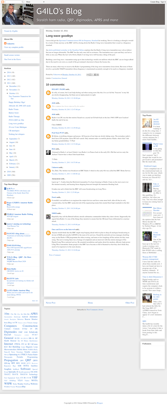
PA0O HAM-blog (14, 245)
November (13, 89)
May (11, 153)
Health (6, 340)
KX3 (6, 347)
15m (11, 314)
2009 (9, 175)
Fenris (54, 197)
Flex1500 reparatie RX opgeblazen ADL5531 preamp (19, 248)
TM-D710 (23, 374)
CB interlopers (14, 130)
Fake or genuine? (156, 185)
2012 (9, 79)
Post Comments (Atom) (95, 309)
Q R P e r (10, 188)
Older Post (130, 302)
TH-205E (34, 372)
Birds (6, 323)
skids (53, 103)
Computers (10, 326)
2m (15, 314)
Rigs (14, 366)
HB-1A (31, 338)
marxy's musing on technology (19, 223)
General (64, 78)
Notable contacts (31, 352)
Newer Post (50, 302)
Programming (32, 357)
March (11, 160)
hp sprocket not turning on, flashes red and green (20, 281)
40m (18, 314)
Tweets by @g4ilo (11, 31)
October (12, 93)
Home (90, 302)
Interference (33, 341)
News (13, 352)
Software (25, 369)
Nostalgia (19, 352)
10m (6, 313)
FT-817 (35, 334)
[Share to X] (92, 74)
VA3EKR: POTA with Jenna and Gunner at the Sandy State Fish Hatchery (18, 192)
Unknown (55, 167)
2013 (9, 76)
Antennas (33, 316)
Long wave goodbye (16, 123)
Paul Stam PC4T (58, 132)
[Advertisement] (90, 278)
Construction (56, 78)
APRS (34, 313)
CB (13, 323)
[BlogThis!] (90, 74)
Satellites (34, 365)
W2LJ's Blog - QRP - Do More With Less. (19, 258)
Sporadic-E (13, 371)
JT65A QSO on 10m (16, 120)
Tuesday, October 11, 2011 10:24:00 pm (66, 208)
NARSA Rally (33, 349)
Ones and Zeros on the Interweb (63, 229)
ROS (18, 363)
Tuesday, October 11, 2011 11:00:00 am (66, 174)
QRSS (35, 360)
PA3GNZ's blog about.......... (18, 233)
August (12, 142)
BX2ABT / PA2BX (58, 89)
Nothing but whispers (17, 134)
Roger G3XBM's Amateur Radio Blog (20, 203)
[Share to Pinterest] (97, 74)
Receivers (35, 363)
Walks (15, 384)
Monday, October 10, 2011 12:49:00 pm (66, 128)
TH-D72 (7, 374)
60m (25, 314)
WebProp (27, 384)
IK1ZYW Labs (13, 278)
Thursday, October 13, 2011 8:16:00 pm (66, 250)
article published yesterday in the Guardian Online (66, 50)
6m (28, 314)
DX (36, 328)
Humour (13, 340)
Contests (16, 328)
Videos (27, 380)
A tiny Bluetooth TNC (156, 234)
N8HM (54, 213)
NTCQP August (12, 216)
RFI (13, 362)
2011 (9, 83)
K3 (29, 343)
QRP (28, 360)
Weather (20, 384)
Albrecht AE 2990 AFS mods (20, 105)
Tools (18, 378)
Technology (33, 374)
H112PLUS (24, 338)
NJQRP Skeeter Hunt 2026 (16, 261)
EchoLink (33, 331)
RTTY (29, 363)
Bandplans (13, 319)
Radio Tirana (13, 109)
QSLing (7, 363)
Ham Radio (11, 268)
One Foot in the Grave (12, 59)
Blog (10, 322)
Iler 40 (20, 341)
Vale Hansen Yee (13, 226)
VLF (5, 380)
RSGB (23, 363)
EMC (21, 332)
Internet (8, 344)
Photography (8, 357)
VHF (35, 377)
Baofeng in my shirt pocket (157, 296)
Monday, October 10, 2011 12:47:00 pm (66, 109)
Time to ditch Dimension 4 (152, 277)
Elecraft (7, 334)
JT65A (17, 343)
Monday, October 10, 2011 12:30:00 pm (66, 98)
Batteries (20, 319)
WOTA (34, 380)
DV (31, 329)
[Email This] (88, 74)
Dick (53, 148)
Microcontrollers (10, 349)
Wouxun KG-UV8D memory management (150, 258)
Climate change (32, 323)
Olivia (6, 354)
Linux (23, 347)
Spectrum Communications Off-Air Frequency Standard (78, 40)
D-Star (24, 328)
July (11, 145)
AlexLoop (17, 317)
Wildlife (7, 387)
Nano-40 (7, 352)
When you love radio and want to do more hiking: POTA (20, 293)
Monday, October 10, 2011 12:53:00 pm (66, 144)
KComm (34, 344)
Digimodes (10, 332)
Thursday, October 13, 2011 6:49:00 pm (66, 224)
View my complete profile (13, 47)
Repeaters (7, 366)
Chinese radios (22, 323)
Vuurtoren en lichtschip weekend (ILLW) (18, 236)
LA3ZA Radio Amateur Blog (18, 290)
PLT (19, 354)
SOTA (26, 365)
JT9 (22, 344)
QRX (144, 321)
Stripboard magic (150, 166)
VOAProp (12, 380)
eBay (23, 386)
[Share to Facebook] (95, 74)
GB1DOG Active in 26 (15, 271)
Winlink (12, 387)
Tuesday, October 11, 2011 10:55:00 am (66, 162)
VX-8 (20, 380)
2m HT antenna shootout (156, 121)
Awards (6, 319)
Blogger (100, 403)
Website (34, 383)
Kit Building (14, 346)
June (11, 149)
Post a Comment (55, 255)
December (13, 86)
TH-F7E (15, 374)
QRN (21, 360)
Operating (13, 354)
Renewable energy (13, 207)
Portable (20, 357)
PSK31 (24, 354)
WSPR (8, 383)
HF (36, 338)
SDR (19, 365)
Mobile (19, 349)
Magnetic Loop (32, 347)
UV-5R (28, 378)
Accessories (8, 317)
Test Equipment (9, 378)
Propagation (11, 360)
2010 (9, 171)
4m (22, 314)
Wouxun (18, 387)
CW (15, 322)
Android (25, 316)
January (12, 167)
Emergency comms (21, 335)
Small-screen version (12, 55)
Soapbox (7, 368)
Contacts (7, 328)
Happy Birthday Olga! (17, 102)
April (11, 156)
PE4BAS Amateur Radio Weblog (20, 214)
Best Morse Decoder (157, 209)
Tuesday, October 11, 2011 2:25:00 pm (65, 192)
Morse (25, 349)
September (13, 138)
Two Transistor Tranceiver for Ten (20, 97)
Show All (35, 301)
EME (26, 332)
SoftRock (16, 369)
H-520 (17, 338)
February (12, 163)
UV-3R (23, 377)
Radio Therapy (14, 116)
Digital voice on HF (158, 145)
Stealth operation (24, 372)
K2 (26, 344)
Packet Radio (33, 354)
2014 (9, 72)
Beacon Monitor (31, 319)
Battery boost (14, 112)
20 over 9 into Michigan (18, 127)
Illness (26, 341)
